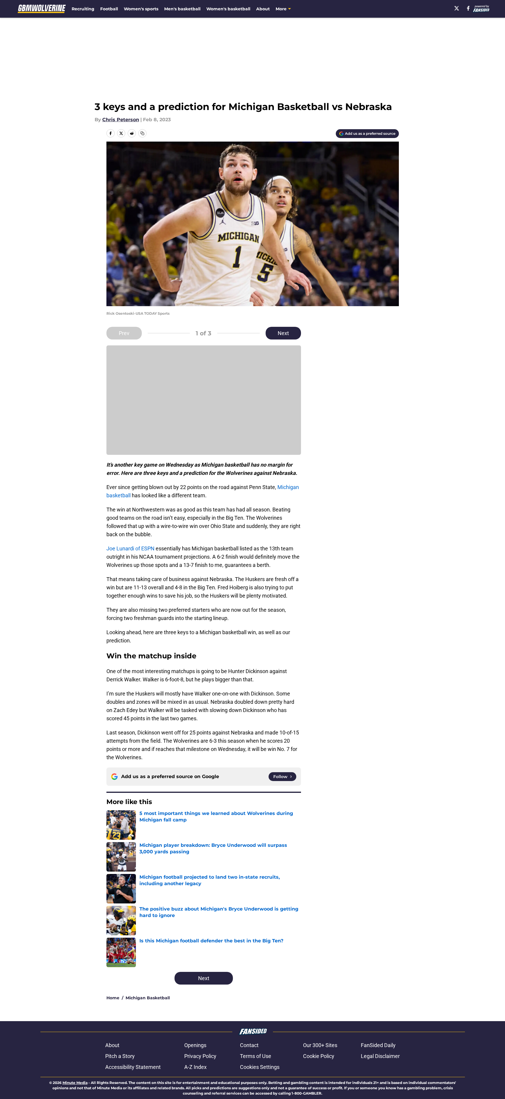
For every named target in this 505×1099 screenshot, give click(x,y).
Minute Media (75, 1082)
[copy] (142, 133)
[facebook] (468, 8)
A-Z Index (195, 1067)
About (263, 9)
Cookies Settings (259, 1067)
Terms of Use (255, 1056)
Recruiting (83, 9)
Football (109, 9)
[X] (456, 8)
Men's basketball (182, 9)
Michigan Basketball (148, 997)
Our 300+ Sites (320, 1045)
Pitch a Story (120, 1056)
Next (283, 333)
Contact (249, 1045)
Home (112, 997)
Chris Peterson (120, 119)
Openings (195, 1045)
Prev (124, 333)
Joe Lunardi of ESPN (130, 548)
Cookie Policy (318, 1056)
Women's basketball (228, 9)
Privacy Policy (200, 1056)
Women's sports (141, 9)
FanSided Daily (378, 1045)
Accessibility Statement (133, 1067)
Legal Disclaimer (380, 1056)
